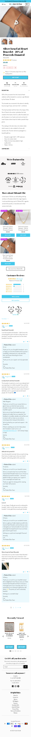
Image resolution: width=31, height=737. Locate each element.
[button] (15, 21)
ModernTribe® (17, 730)
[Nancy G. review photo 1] (5, 566)
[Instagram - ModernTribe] (16, 686)
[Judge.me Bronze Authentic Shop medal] (23, 180)
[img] (6, 323)
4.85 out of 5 (19, 279)
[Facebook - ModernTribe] (13, 686)
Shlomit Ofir (6, 58)
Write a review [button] (15, 296)
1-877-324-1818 (17, 678)
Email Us (15, 676)
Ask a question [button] (15, 300)
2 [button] (13, 607)
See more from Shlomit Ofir (15, 269)
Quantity (5, 65)
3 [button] (15, 607)
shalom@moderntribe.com (10, 430)
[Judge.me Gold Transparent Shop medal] (15, 180)
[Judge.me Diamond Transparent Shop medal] (19, 309)
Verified (15, 314)
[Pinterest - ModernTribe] (18, 686)
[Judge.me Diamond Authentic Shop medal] (11, 309)
